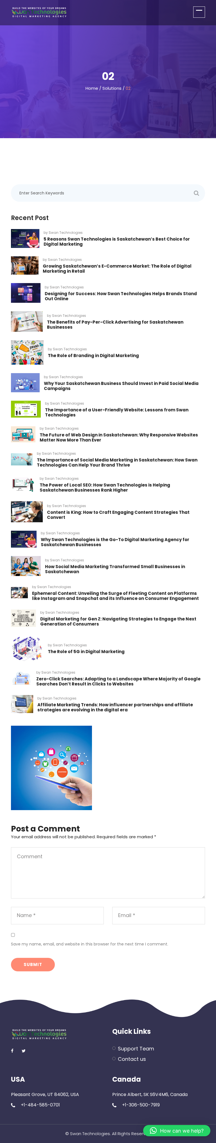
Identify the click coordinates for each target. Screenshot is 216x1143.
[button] (176, 1130)
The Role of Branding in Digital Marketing (93, 355)
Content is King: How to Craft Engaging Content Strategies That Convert (118, 514)
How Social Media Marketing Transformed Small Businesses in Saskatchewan (115, 569)
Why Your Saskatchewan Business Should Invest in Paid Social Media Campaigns (121, 385)
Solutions (112, 88)
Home (92, 88)
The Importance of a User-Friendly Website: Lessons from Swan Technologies (116, 412)
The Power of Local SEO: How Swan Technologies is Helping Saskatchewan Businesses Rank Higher (105, 487)
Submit (33, 964)
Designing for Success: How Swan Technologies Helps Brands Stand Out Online (121, 296)
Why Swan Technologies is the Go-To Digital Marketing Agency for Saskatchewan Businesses (115, 542)
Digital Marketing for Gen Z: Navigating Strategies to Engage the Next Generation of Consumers (118, 621)
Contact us (132, 1059)
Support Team (136, 1048)
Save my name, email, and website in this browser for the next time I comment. (89, 944)
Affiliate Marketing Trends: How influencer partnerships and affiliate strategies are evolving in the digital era (115, 707)
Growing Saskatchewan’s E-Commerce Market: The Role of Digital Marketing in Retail (117, 268)
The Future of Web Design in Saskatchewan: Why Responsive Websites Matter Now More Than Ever (119, 437)
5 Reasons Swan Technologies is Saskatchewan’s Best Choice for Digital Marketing (117, 241)
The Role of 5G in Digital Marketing (86, 652)
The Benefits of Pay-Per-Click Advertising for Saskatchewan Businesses (115, 324)
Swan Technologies (66, 232)
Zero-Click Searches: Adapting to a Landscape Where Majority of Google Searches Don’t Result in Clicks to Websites (118, 681)
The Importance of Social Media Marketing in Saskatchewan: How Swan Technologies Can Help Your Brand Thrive (117, 462)
